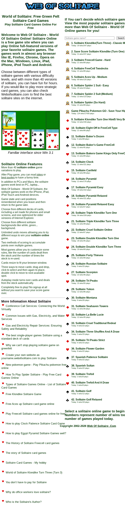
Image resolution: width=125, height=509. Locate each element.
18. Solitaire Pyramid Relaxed (89, 195)
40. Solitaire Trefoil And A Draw (90, 382)
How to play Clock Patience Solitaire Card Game (35, 423)
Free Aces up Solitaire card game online (30, 404)
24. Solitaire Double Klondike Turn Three (96, 246)
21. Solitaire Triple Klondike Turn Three (95, 221)
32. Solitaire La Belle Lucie (87, 314)
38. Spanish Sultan (82, 365)
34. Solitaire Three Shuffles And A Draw (95, 331)
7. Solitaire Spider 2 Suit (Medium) (92, 94)
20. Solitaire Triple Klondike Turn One (94, 212)
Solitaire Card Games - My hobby (26, 462)
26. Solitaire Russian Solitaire (89, 263)
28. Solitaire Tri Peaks (84, 280)
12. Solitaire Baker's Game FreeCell (92, 144)
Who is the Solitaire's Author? (24, 501)
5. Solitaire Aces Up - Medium (89, 77)
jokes (40, 174)
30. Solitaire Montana (84, 297)
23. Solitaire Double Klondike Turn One (95, 238)
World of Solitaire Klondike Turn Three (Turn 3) (34, 472)
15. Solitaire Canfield (84, 170)
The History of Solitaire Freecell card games (32, 443)
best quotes (8, 177)
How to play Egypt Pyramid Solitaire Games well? (36, 433)
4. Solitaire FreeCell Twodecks (89, 68)
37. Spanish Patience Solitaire (89, 357)
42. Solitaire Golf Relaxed (86, 399)
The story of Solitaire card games (26, 452)
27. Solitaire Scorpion (84, 272)
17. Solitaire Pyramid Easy (87, 187)
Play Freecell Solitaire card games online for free (35, 413)
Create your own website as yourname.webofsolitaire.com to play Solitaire (29, 356)
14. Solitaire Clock (82, 161)
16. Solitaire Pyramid (84, 178)
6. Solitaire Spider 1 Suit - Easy (90, 85)
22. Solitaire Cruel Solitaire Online (91, 229)
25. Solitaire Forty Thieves (87, 255)
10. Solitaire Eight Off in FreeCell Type (94, 128)
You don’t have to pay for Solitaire (26, 482)
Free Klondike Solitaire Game (23, 394)
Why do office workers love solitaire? (28, 492)
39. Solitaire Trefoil (82, 374)
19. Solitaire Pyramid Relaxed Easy (92, 204)
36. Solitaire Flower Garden (87, 348)
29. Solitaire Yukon (82, 289)
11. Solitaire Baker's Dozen (87, 136)
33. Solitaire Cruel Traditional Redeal (93, 323)
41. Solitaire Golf (81, 391)
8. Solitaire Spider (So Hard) (88, 102)
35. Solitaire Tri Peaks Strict (88, 340)
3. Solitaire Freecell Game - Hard (91, 60)
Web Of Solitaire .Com (101, 426)
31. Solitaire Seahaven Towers (89, 306)
